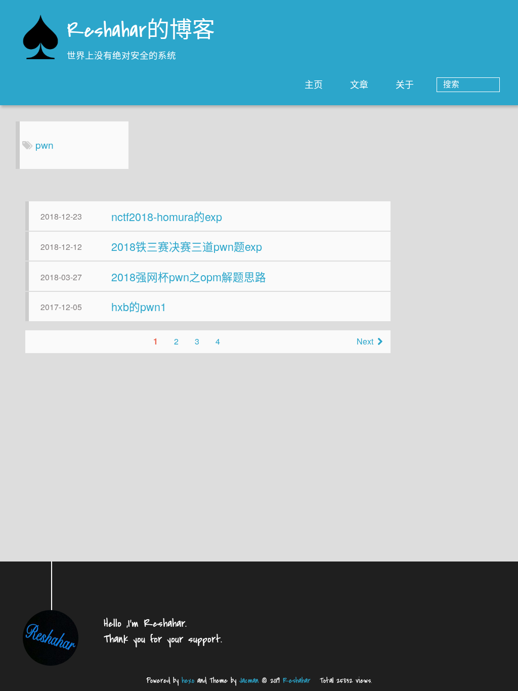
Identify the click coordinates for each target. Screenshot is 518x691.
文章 (359, 84)
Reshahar (297, 680)
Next (365, 341)
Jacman (248, 680)
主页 (314, 84)
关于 (405, 84)
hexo (188, 680)
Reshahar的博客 (141, 32)
